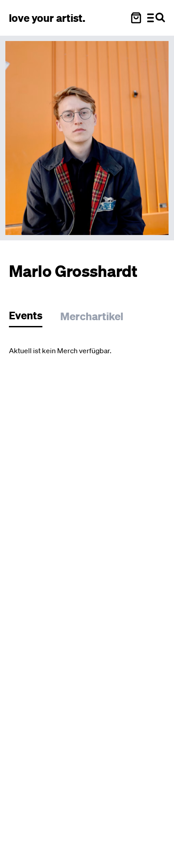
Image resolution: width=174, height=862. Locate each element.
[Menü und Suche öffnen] (156, 18)
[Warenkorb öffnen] (136, 18)
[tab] (30, 318)
